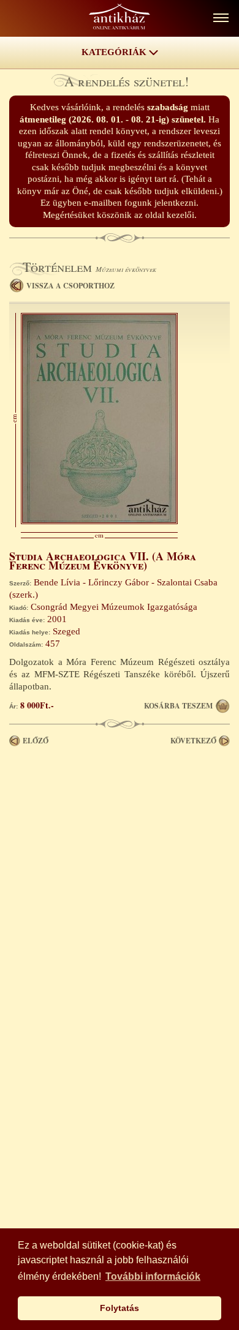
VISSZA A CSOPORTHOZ (70, 285)
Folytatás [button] (119, 1308)
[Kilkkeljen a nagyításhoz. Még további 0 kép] (99, 521)
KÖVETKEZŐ (193, 740)
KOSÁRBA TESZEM (178, 706)
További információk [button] (152, 1276)
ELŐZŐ (35, 740)
